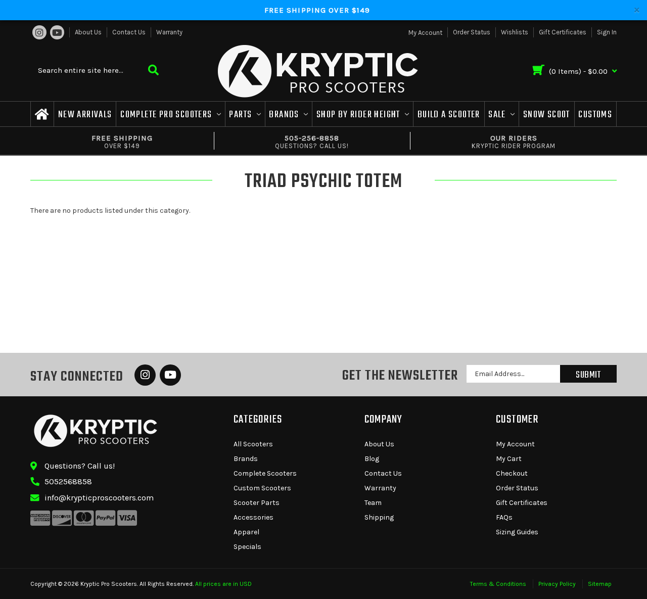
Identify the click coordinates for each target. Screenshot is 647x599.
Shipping (379, 517)
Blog (371, 458)
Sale (498, 114)
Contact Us (129, 32)
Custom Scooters (262, 488)
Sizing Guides (517, 532)
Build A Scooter (449, 114)
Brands (285, 114)
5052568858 (68, 481)
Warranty (169, 32)
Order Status (471, 32)
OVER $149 (122, 141)
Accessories (253, 517)
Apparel (246, 532)
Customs (595, 114)
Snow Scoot (546, 114)
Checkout (512, 473)
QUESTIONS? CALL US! (312, 141)
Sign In (607, 32)
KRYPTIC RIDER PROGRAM (514, 141)
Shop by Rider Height (359, 114)
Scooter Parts (257, 502)
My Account (515, 444)
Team (373, 502)
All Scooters (253, 444)
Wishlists (514, 32)
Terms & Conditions (498, 583)
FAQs (504, 517)
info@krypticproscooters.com (99, 497)
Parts (241, 114)
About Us (88, 32)
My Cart (509, 458)
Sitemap (600, 583)
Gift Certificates (562, 32)
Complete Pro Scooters (167, 114)
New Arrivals (85, 114)
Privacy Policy (557, 583)
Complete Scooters (265, 473)
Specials (247, 546)
